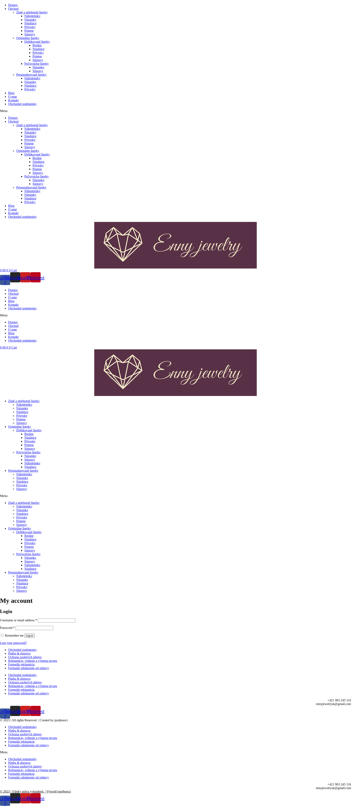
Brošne (37, 45)
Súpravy (29, 34)
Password (7, 627)
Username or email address (18, 620)
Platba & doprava (19, 653)
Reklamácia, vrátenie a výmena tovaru (32, 660)
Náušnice (30, 23)
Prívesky (30, 27)
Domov (13, 5)
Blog (11, 93)
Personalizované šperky (31, 74)
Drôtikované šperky (37, 41)
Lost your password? (13, 643)
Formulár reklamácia (21, 664)
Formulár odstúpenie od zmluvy (28, 668)
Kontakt (13, 100)
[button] (175, 111)
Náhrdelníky (32, 16)
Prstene (29, 30)
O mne (12, 96)
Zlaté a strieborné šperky (32, 12)
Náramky (30, 19)
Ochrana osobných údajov (25, 657)
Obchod (13, 8)
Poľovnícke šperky (36, 63)
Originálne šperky (27, 38)
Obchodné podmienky (22, 104)
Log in (29, 635)
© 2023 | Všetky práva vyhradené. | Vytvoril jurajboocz (35, 791)
